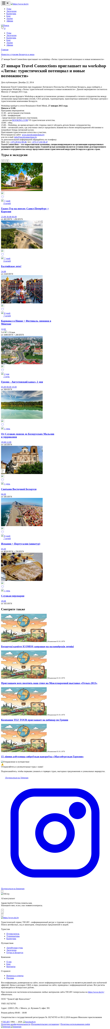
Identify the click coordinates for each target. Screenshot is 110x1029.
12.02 (3, 329)
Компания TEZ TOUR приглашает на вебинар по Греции (34, 719)
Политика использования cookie (75, 1024)
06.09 (14, 217)
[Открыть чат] (2, 911)
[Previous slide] (3, 161)
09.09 (9, 387)
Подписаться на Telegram (16, 778)
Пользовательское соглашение (45, 1024)
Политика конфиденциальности (15, 1024)
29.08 (3, 442)
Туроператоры (13, 936)
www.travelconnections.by (33, 135)
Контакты (10, 966)
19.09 (14, 387)
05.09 (3, 387)
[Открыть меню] (5, 3)
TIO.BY (6, 1022)
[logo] (20, 4)
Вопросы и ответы (14, 975)
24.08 (3, 271)
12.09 (8, 442)
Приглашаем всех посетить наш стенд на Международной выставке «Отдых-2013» (49, 683)
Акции (9, 18)
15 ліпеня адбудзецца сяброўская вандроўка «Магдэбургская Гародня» (42, 756)
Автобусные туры (14, 948)
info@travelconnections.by (25, 137)
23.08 (3, 217)
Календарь (11, 13)
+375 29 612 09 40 (18, 142)
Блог (8, 16)
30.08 (9, 217)
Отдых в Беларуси (14, 952)
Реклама (10, 978)
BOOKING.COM (20, 120)
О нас (9, 962)
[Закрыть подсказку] (2, 891)
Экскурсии (11, 11)
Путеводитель (12, 934)
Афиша (9, 21)
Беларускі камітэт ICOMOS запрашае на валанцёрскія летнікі (37, 646)
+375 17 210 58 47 (40, 142)
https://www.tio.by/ (96, 992)
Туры (8, 9)
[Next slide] (7, 161)
